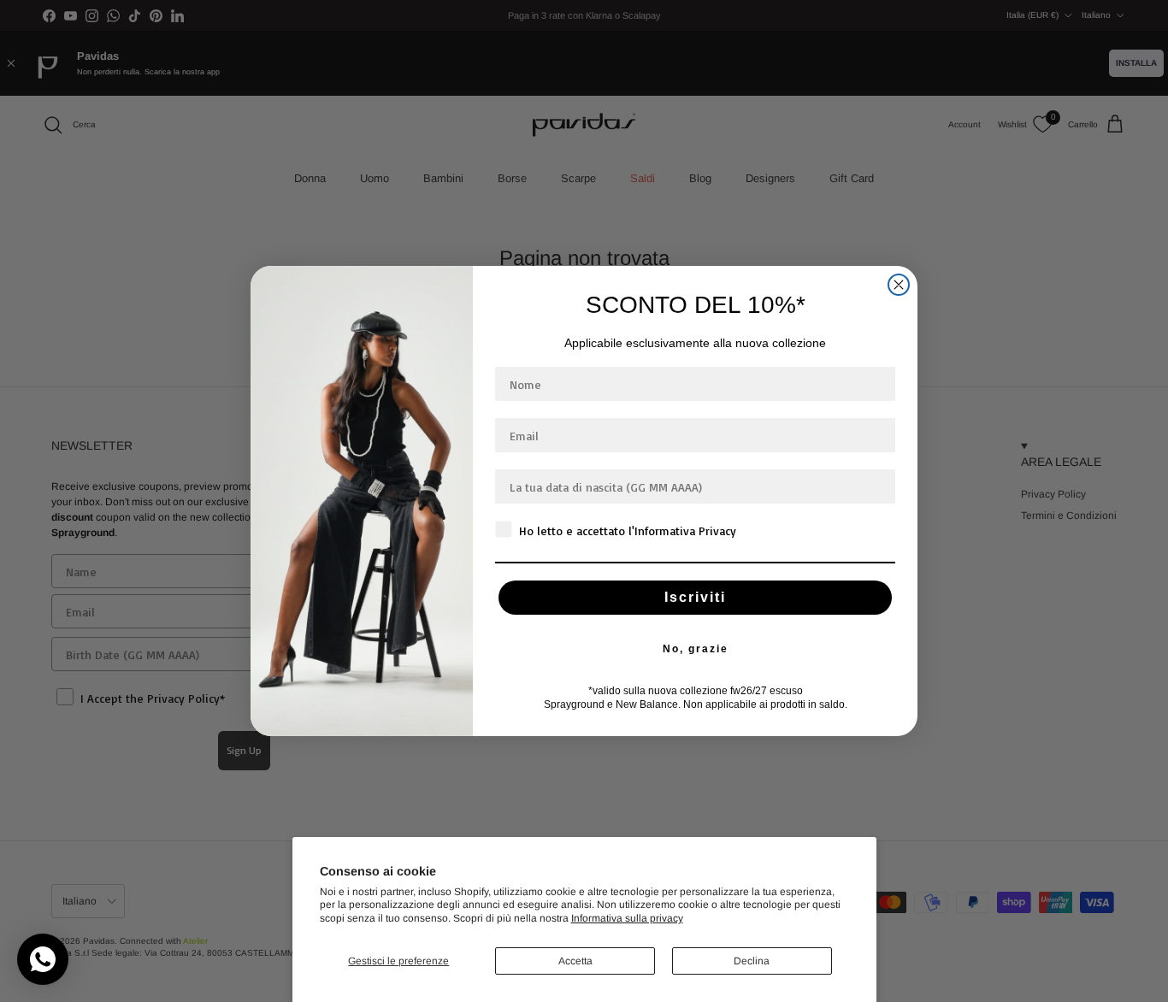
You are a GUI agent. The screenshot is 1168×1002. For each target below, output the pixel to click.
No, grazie (696, 649)
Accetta (575, 961)
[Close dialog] (898, 284)
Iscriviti (695, 597)
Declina (752, 961)
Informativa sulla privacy (627, 918)
